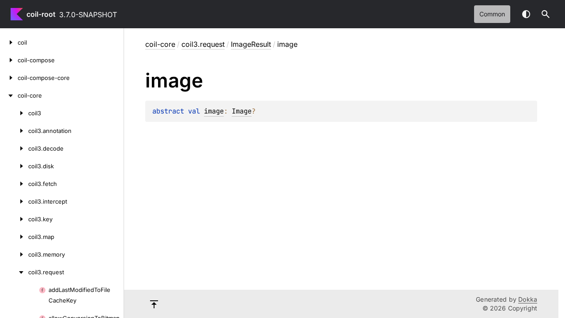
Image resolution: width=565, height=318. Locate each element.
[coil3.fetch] (14, 184)
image (214, 111)
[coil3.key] (14, 219)
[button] (545, 14)
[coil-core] (9, 95)
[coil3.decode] (14, 148)
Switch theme (526, 14)
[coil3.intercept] (14, 201)
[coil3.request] (14, 272)
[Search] (545, 14)
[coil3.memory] (14, 254)
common (492, 14)
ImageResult (251, 44)
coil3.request (203, 44)
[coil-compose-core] (9, 78)
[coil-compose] (9, 60)
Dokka (527, 299)
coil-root (41, 14)
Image (242, 111)
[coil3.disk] (14, 166)
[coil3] (14, 113)
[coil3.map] (14, 237)
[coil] (9, 42)
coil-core (160, 44)
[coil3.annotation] (14, 131)
